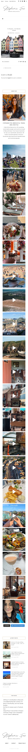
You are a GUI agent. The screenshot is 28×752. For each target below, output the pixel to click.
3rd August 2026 (14, 667)
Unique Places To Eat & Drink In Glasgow (13, 710)
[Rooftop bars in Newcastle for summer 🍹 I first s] (14, 515)
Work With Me (12, 1)
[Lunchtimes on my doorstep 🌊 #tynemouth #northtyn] (14, 347)
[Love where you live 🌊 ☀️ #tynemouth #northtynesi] (14, 300)
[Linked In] (25, 61)
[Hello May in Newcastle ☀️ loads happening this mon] (14, 323)
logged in (9, 77)
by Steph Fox (11, 32)
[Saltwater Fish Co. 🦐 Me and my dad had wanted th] (14, 539)
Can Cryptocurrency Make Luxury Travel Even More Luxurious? (17, 653)
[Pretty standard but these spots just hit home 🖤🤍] (14, 443)
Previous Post (8, 67)
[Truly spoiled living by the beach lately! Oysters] (14, 228)
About (2, 1)
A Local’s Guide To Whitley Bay (11, 714)
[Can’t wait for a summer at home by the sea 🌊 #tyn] (14, 467)
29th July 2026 (6, 687)
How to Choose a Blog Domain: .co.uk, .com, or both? (17, 643)
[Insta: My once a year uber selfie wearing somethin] (14, 611)
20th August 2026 (14, 647)
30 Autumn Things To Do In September (12, 712)
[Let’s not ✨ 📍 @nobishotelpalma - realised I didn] (14, 204)
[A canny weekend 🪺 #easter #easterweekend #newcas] (14, 563)
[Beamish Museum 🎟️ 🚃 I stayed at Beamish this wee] (14, 395)
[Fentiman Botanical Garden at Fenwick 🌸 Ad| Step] (14, 252)
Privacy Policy (22, 743)
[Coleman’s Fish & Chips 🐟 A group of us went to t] (14, 491)
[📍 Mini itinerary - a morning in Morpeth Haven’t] (14, 587)
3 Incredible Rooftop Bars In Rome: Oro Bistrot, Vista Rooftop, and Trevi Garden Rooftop (13, 703)
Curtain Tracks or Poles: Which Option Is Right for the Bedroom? (18, 663)
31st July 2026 (14, 678)
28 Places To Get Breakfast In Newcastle (13, 699)
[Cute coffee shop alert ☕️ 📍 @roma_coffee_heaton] (14, 419)
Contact (6, 1)
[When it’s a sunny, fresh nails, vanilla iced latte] (14, 276)
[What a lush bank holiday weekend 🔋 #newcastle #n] (14, 180)
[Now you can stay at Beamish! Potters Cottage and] (14, 371)
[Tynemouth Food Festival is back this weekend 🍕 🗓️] (14, 156)
